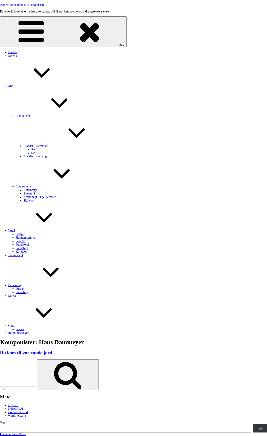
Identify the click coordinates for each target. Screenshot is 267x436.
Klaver (12, 295)
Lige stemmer (24, 186)
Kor (10, 85)
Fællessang (15, 285)
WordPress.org (17, 415)
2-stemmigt (30, 193)
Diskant (20, 288)
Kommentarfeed (18, 412)
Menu (122, 45)
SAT (34, 153)
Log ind (13, 405)
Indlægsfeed (15, 408)
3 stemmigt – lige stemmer (39, 197)
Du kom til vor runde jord (26, 352)
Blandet (20, 241)
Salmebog (22, 248)
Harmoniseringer (26, 237)
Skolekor (29, 200)
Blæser (20, 329)
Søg (2, 422)
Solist (11, 325)
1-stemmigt (30, 190)
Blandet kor (23, 115)
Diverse (12, 55)
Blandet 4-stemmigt (35, 156)
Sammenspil (15, 255)
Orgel (11, 230)
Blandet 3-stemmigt (35, 145)
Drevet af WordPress (13, 434)
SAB (34, 149)
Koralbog (21, 251)
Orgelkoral (22, 244)
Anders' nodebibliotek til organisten (22, 4)
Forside (12, 52)
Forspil (20, 234)
